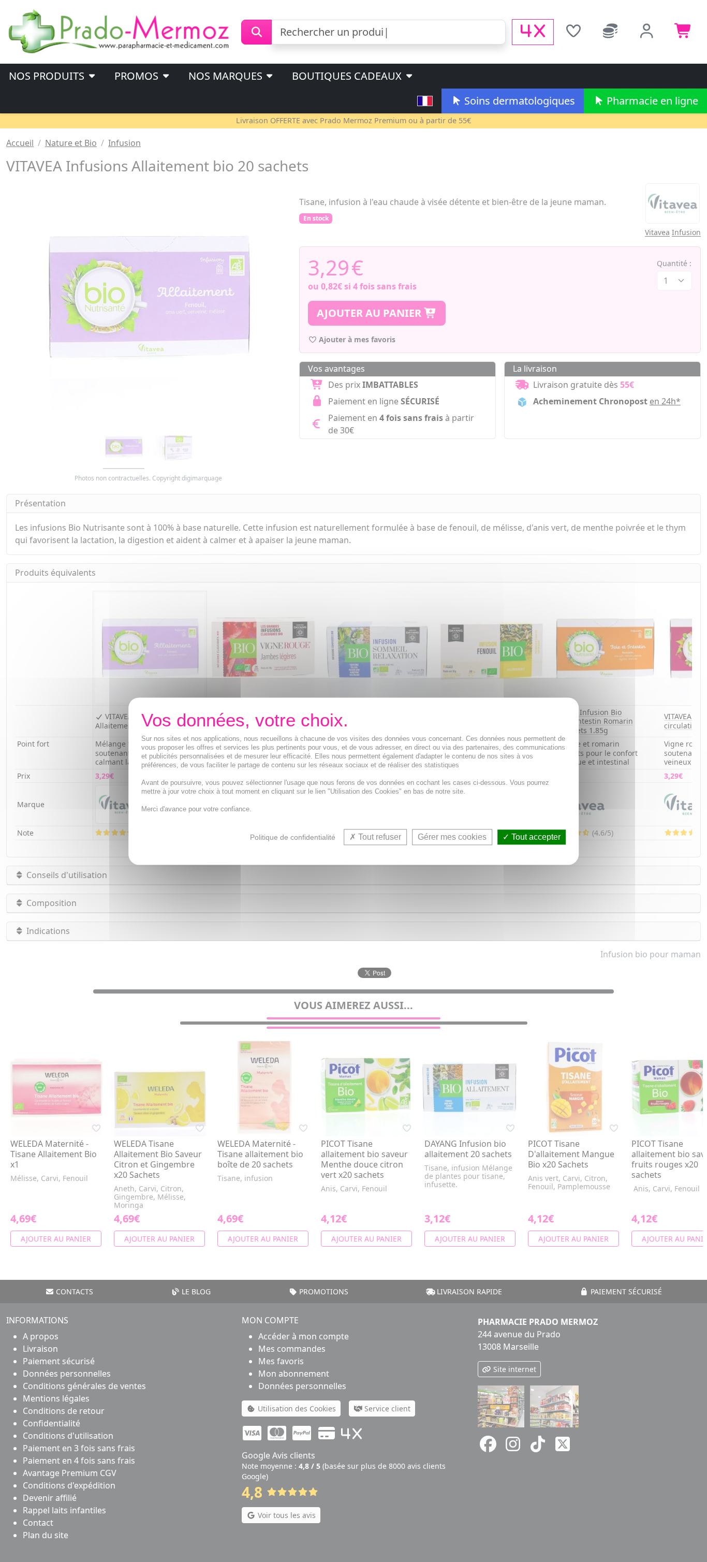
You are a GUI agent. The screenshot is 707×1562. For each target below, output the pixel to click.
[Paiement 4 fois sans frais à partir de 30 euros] (533, 32)
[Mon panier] (683, 32)
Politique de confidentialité (292, 837)
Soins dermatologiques (518, 101)
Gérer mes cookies (452, 837)
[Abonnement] (610, 32)
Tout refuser (378, 837)
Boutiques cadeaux (348, 76)
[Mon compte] (646, 32)
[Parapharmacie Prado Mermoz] (120, 31)
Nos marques (226, 76)
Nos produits (48, 76)
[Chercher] (256, 32)
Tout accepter (535, 837)
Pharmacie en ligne (651, 101)
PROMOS (137, 76)
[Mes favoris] (573, 32)
